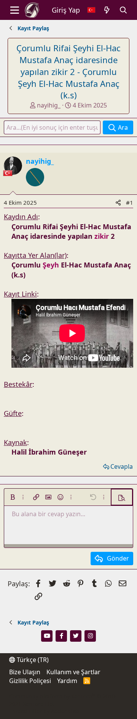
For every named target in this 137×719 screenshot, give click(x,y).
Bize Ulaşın (24, 672)
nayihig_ (49, 105)
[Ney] (35, 190)
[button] (12, 497)
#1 (129, 202)
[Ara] (123, 10)
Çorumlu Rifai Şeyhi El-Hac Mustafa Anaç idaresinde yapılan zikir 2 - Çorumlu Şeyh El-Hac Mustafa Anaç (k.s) (68, 71)
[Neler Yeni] (107, 10)
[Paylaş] (118, 202)
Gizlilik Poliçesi (30, 681)
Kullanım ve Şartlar (73, 672)
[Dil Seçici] (91, 10)
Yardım (67, 681)
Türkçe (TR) (32, 659)
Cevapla (121, 466)
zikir (101, 236)
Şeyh (51, 264)
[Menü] (14, 10)
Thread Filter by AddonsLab (44, 711)
